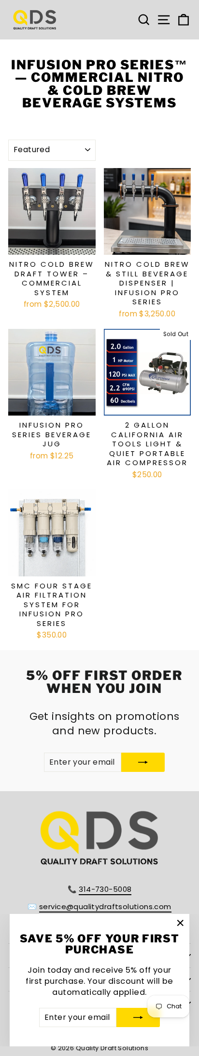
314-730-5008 (105, 889)
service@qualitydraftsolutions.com (105, 906)
